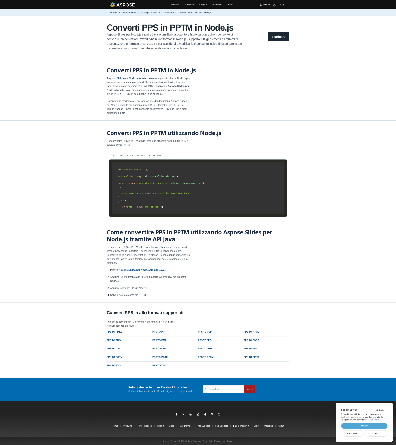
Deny (376, 433)
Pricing (160, 425)
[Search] (282, 4)
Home (115, 425)
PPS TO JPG (205, 340)
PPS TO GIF (113, 348)
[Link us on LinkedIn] (191, 414)
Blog (256, 425)
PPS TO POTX (160, 357)
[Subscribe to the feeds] (219, 414)
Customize (352, 433)
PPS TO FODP (251, 340)
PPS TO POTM (114, 357)
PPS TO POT (250, 348)
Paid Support (221, 425)
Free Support (203, 425)
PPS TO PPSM (205, 357)
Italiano (266, 4)
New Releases (145, 425)
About (229, 4)
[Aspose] (122, 4)
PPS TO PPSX (251, 357)
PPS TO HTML (251, 331)
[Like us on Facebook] (177, 414)
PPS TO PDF (205, 331)
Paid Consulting (241, 425)
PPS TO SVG (114, 365)
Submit (249, 389)
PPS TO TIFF (159, 365)
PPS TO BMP (159, 340)
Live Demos (185, 425)
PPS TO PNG (114, 340)
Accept (364, 426)
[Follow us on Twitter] (184, 414)
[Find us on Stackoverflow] (198, 414)
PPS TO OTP (205, 348)
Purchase (189, 4)
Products (174, 4)
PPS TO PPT (159, 331)
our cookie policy (371, 420)
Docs (171, 425)
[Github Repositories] (212, 414)
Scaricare (278, 36)
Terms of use (220, 441)
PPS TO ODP (159, 348)
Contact (230, 441)
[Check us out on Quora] (205, 414)
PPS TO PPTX (114, 331)
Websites (216, 4)
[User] (274, 4)
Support (203, 4)
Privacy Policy (208, 441)
